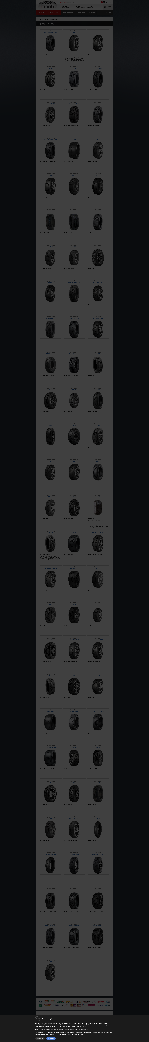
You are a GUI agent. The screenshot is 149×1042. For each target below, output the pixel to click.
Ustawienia (40, 1038)
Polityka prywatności (61, 1034)
